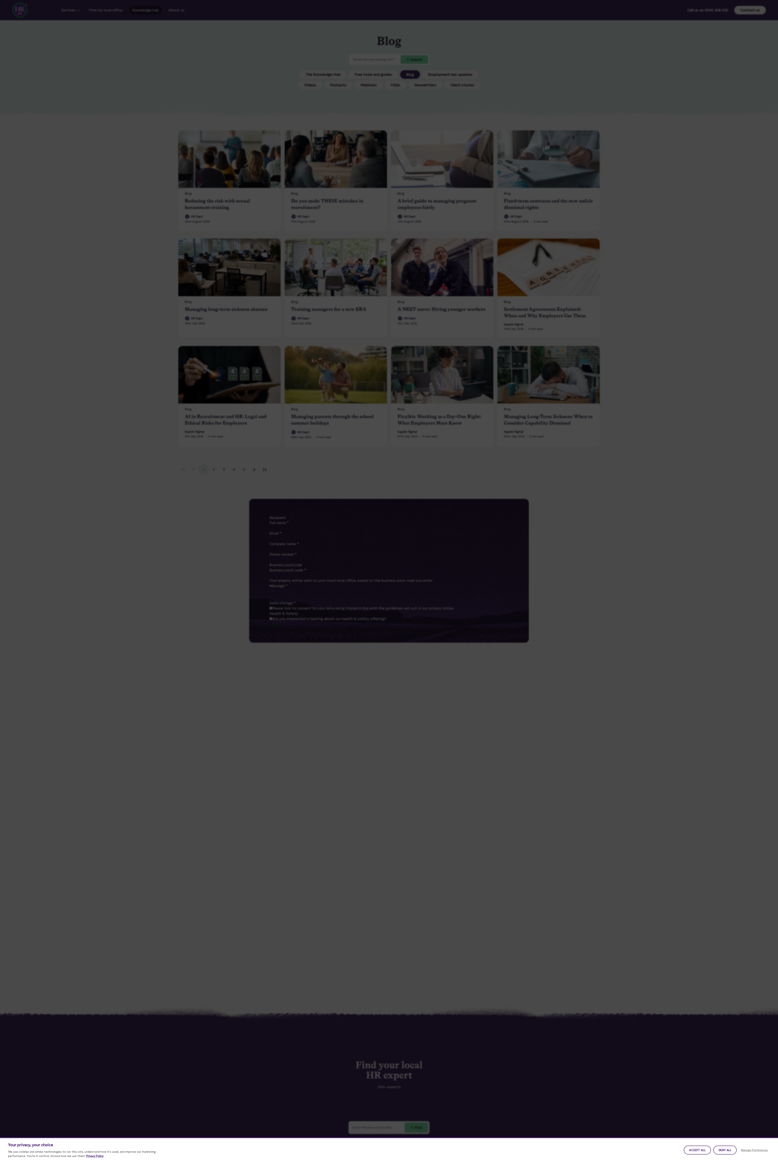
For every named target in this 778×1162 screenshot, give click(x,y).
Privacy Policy (95, 1156)
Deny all (725, 1150)
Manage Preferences (754, 1150)
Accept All (697, 1150)
